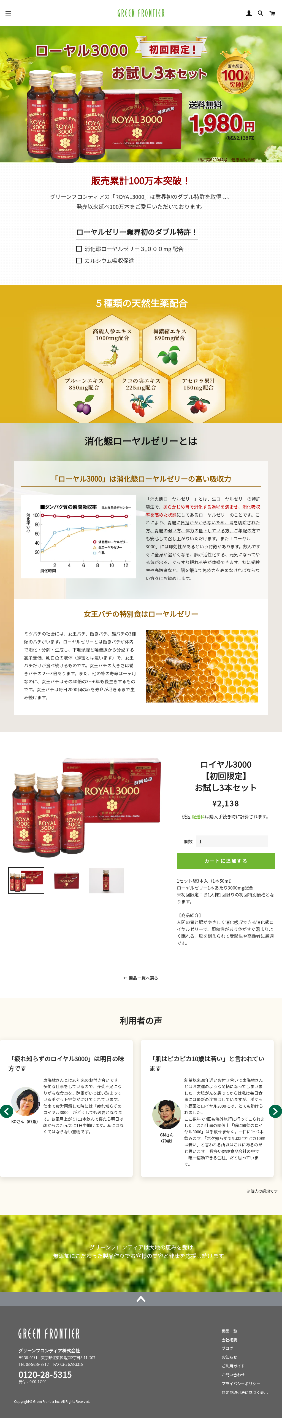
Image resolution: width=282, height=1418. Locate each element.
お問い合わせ (233, 1374)
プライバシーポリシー (241, 1383)
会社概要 (229, 1339)
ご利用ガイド (233, 1366)
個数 (188, 841)
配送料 (198, 816)
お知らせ (229, 1357)
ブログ (227, 1348)
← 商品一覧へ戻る (141, 978)
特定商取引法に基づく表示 (245, 1392)
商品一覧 (229, 1331)
